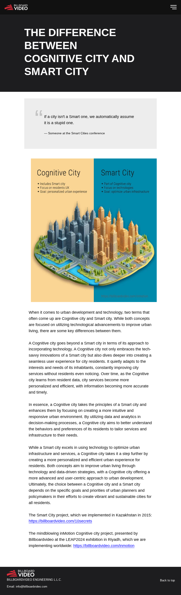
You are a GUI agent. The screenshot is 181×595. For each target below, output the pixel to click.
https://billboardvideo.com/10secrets (60, 521)
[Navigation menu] (173, 7)
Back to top (167, 580)
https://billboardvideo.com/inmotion (103, 545)
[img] (22, 573)
